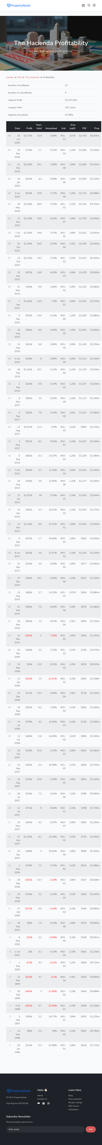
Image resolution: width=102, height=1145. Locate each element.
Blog (70, 1095)
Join (91, 1129)
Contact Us (42, 1099)
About (40, 1095)
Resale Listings (75, 1102)
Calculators (73, 1109)
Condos (10, 77)
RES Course (73, 1106)
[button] (89, 5)
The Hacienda (32, 77)
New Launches (75, 1099)
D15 (19, 77)
